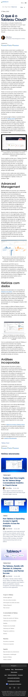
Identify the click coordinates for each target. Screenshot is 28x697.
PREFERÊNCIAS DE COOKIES (14, 681)
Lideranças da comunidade (9, 620)
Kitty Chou (9, 37)
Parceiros (5, 638)
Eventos (5, 633)
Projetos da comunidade (9, 626)
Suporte (5, 649)
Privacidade (20, 675)
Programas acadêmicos (8, 631)
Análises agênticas (7, 597)
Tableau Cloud (14, 6)
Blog (6, 6)
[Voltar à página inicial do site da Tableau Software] (6, 1)
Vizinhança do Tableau (8, 628)
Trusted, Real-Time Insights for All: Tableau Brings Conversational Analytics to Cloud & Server (13, 481)
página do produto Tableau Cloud (15, 424)
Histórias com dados (6, 291)
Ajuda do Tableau (7, 657)
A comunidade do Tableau (10, 613)
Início (3, 6)
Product (9, 6)
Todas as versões (7, 659)
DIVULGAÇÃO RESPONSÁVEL (14, 678)
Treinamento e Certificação (9, 654)
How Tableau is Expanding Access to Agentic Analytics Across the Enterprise (13, 522)
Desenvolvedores (19, 669)
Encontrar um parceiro (8, 641)
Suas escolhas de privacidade (15, 684)
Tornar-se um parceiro (8, 644)
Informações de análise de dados (11, 602)
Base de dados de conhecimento (11, 651)
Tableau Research (7, 605)
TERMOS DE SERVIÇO (12, 675)
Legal (5, 675)
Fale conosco (6, 607)
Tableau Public (6, 615)
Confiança (7, 669)
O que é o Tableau (8, 595)
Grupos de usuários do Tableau (10, 618)
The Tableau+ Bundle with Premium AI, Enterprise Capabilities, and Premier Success (13, 569)
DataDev (5, 623)
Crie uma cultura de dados (9, 600)
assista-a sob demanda (10, 438)
